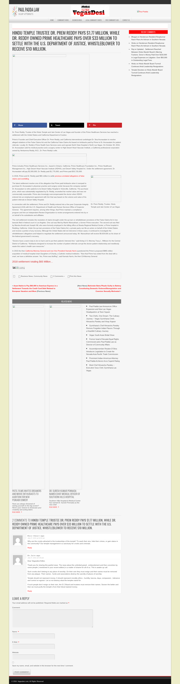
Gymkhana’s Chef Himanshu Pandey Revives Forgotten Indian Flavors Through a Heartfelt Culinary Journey (103, 328)
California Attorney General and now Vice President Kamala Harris (51, 251)
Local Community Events (94, 20)
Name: (14, 632)
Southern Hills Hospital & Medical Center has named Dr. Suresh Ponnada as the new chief (65, 503)
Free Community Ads (112, 20)
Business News (77, 20)
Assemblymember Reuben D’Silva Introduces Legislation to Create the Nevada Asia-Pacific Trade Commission (102, 351)
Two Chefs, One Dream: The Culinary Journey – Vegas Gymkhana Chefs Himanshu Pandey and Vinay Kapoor (102, 319)
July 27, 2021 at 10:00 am (36, 538)
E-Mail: (15, 642)
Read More (16, 512)
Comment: (16, 608)
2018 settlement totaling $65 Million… (32, 261)
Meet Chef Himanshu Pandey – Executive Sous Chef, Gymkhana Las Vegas (101, 368)
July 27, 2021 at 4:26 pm (36, 558)
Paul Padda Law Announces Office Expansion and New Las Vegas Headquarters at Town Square (101, 309)
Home (52, 20)
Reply (30, 548)
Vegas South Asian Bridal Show (101, 335)
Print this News (75, 276)
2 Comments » (59, 276)
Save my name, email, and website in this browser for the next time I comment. (42, 666)
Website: (15, 652)
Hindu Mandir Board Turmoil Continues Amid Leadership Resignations (146, 72)
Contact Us (126, 20)
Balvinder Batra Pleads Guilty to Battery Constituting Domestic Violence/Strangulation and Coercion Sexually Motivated (100, 288)
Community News (63, 20)
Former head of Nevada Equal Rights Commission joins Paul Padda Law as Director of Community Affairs (102, 342)
